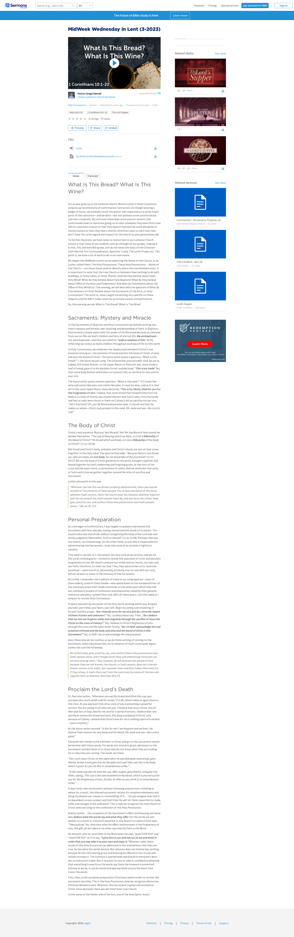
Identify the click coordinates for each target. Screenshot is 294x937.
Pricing (212, 5)
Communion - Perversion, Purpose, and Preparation (207, 220)
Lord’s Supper (184, 304)
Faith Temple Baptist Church (191, 223)
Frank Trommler (184, 307)
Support (224, 923)
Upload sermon (230, 5)
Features (199, 5)
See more (220, 53)
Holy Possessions (77, 105)
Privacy (184, 923)
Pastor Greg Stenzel (89, 93)
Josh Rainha (183, 265)
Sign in (284, 5)
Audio (79, 148)
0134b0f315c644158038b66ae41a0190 (99, 156)
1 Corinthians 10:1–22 (97, 112)
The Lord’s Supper (120, 112)
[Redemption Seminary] (200, 341)
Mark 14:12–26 (76, 112)
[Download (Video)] (156, 156)
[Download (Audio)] (156, 148)
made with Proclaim (148, 93)
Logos (87, 923)
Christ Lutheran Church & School (96, 97)
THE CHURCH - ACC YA (189, 262)
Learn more (180, 15)
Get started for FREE (255, 5)
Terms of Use (203, 923)
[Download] (223, 91)
